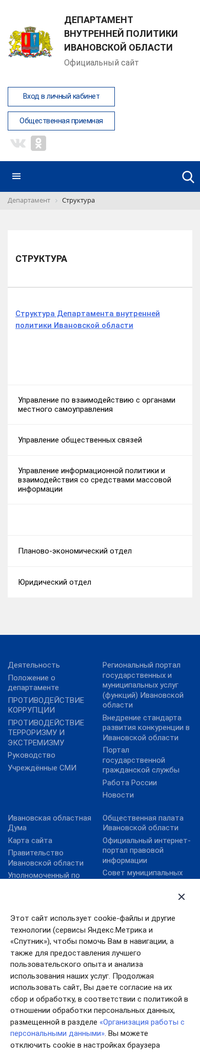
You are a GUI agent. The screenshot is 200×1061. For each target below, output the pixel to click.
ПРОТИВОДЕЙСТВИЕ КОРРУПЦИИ (46, 705)
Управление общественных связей (80, 440)
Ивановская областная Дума (49, 823)
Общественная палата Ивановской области (143, 823)
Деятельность (34, 665)
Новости (118, 795)
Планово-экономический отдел (75, 551)
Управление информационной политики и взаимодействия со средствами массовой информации (94, 480)
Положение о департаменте (33, 683)
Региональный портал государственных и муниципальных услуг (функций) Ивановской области (143, 685)
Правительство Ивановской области (46, 858)
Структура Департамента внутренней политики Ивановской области (87, 319)
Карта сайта (30, 840)
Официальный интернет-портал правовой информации (147, 850)
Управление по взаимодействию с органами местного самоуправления (96, 404)
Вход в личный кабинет (61, 96)
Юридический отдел (54, 582)
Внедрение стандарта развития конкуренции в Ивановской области (146, 727)
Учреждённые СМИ (42, 767)
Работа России (130, 782)
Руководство (31, 755)
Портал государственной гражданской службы (141, 760)
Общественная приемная (61, 121)
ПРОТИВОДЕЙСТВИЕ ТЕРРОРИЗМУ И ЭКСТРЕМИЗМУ (46, 732)
